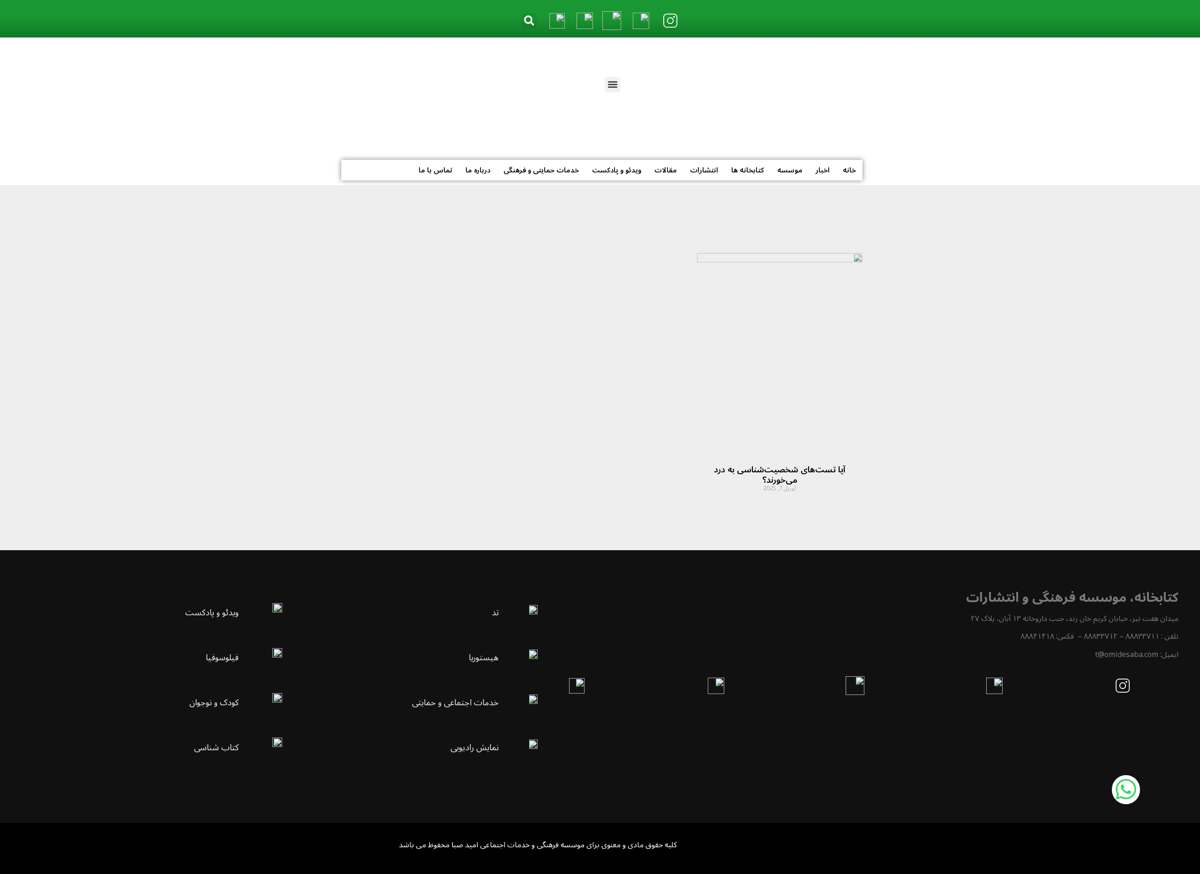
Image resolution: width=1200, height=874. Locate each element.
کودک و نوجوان (214, 702)
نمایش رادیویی (474, 747)
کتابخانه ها (747, 170)
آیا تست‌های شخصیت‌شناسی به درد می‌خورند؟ (779, 475)
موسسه (789, 170)
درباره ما (477, 170)
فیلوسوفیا (222, 657)
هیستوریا (484, 657)
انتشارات (704, 170)
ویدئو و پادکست (616, 170)
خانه (849, 170)
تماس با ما (435, 170)
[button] (529, 21)
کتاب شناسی (216, 747)
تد (495, 612)
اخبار (823, 170)
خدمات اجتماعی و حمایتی (455, 702)
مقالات (665, 170)
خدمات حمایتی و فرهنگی (541, 170)
